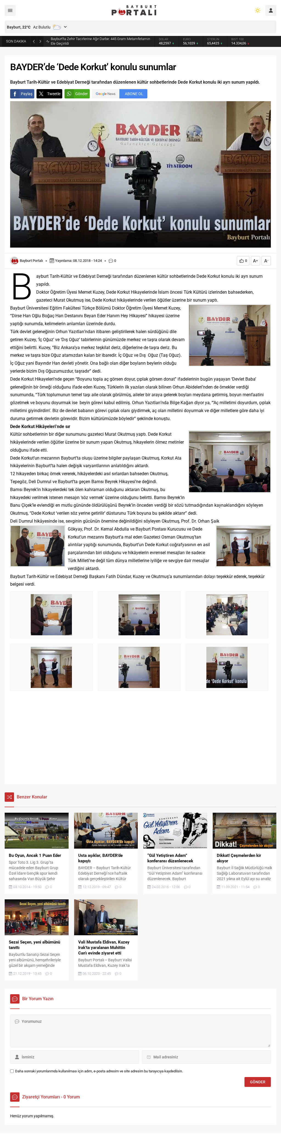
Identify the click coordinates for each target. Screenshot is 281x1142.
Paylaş (26, 94)
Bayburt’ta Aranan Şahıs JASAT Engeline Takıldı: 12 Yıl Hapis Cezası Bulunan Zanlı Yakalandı (97, 41)
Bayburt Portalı (31, 261)
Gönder (81, 94)
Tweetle (53, 94)
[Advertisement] (140, 740)
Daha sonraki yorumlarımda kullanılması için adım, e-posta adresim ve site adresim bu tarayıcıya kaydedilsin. (99, 1071)
